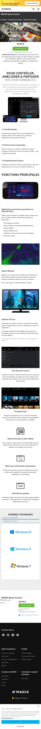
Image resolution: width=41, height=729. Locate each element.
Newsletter (4, 679)
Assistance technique (7, 653)
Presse (3, 685)
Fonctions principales (15, 19)
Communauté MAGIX (28, 656)
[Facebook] (17, 635)
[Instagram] (8, 635)
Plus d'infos (24, 678)
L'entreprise (4, 676)
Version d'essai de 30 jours (29, 615)
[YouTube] (3, 635)
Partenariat (4, 662)
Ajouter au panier (20, 48)
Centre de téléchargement (9, 659)
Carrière (3, 682)
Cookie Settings (20, 726)
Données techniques (30, 19)
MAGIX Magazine (26, 653)
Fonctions (4, 19)
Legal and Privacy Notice (7, 718)
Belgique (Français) (21, 698)
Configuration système (10, 521)
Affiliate (3, 665)
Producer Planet (26, 659)
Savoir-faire (4, 656)
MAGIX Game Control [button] (10, 14)
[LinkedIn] (13, 635)
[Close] (38, 706)
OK (20, 721)
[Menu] (38, 9)
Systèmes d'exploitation (10, 517)
